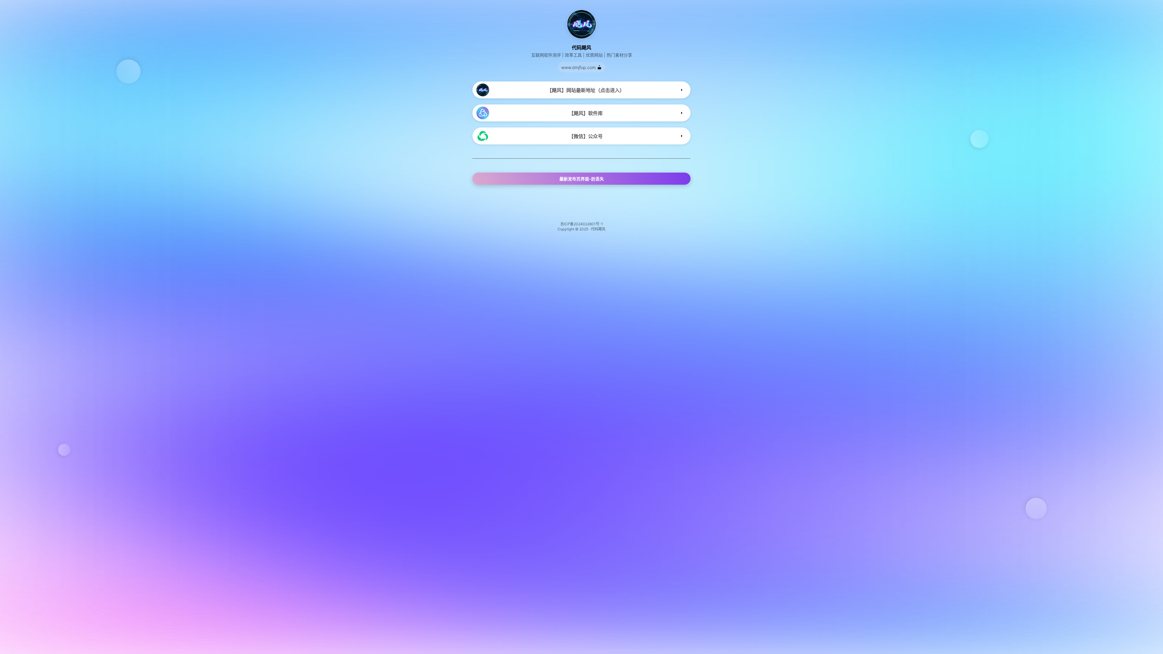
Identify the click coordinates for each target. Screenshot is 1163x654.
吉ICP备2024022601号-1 (581, 224)
